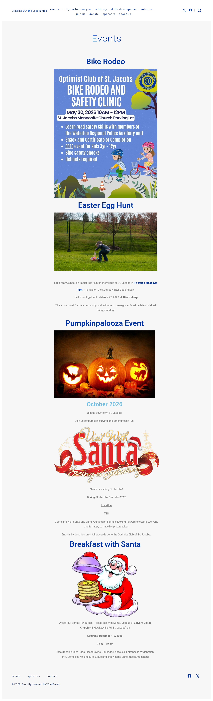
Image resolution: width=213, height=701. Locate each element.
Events (54, 9)
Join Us (81, 13)
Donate (94, 13)
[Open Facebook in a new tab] (190, 10)
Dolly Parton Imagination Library (85, 9)
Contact (52, 676)
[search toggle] (199, 11)
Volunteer (147, 9)
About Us (125, 13)
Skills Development (124, 9)
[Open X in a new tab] (184, 10)
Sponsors (109, 13)
